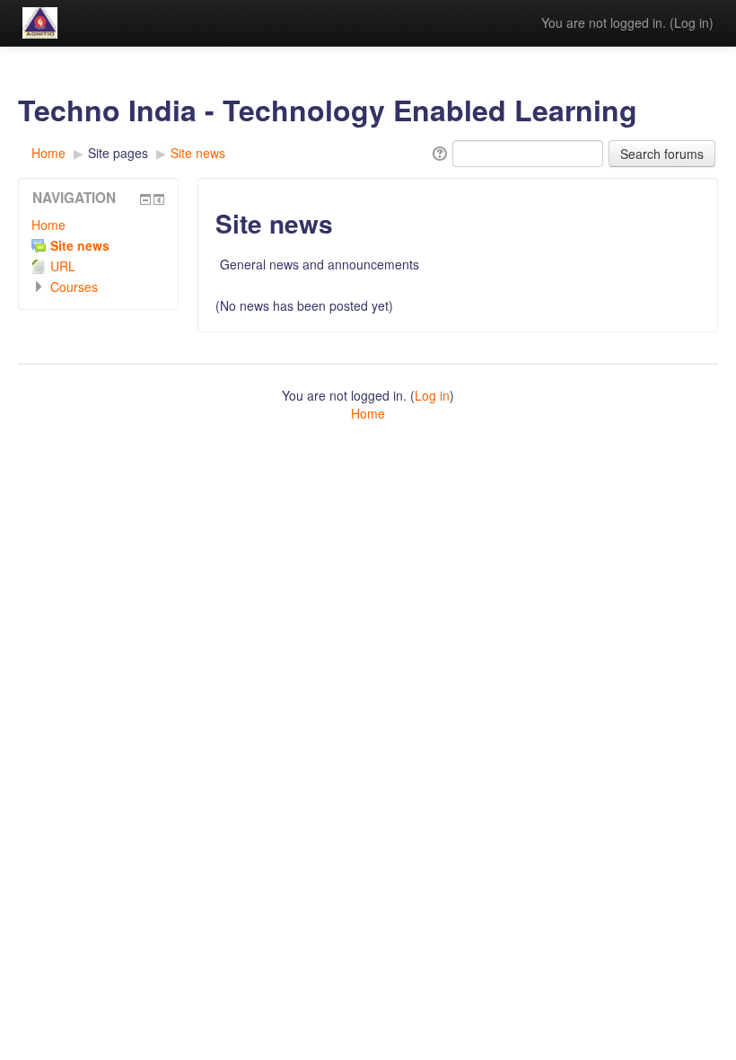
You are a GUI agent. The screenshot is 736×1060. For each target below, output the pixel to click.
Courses (74, 287)
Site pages (118, 153)
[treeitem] (98, 225)
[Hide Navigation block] (145, 199)
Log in (691, 22)
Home (48, 225)
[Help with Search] (438, 152)
